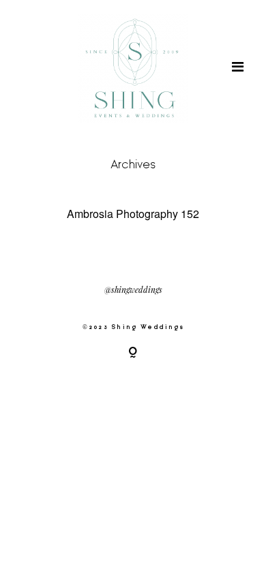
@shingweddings (133, 290)
